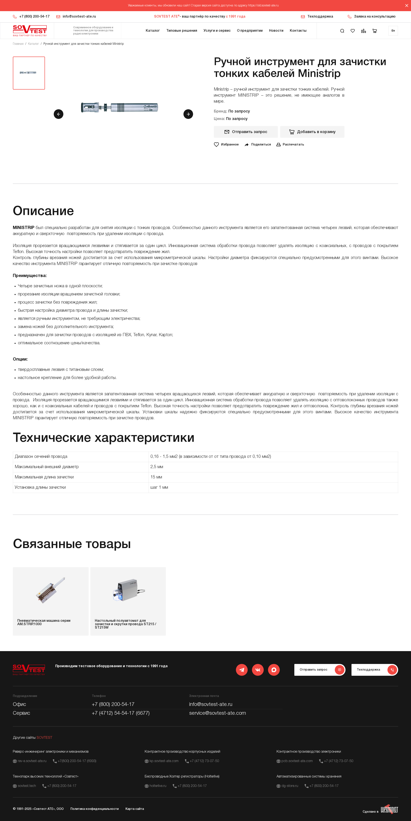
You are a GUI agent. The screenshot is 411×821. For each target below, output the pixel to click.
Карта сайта (134, 809)
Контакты (298, 30)
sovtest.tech (27, 786)
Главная (18, 44)
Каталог (153, 30)
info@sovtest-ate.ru (79, 16)
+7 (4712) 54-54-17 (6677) (121, 713)
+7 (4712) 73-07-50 (204, 761)
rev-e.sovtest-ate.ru (32, 761)
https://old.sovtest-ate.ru (263, 5)
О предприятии (250, 30)
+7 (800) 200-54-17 (34, 16)
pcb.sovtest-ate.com (297, 761)
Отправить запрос (249, 132)
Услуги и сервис (217, 30)
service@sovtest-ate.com (217, 713)
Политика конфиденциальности (94, 809)
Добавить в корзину (316, 132)
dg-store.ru (289, 786)
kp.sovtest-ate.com (164, 761)
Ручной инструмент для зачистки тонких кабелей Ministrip (83, 44)
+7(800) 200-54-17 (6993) (77, 761)
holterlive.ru (158, 786)
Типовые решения (181, 30)
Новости (276, 30)
